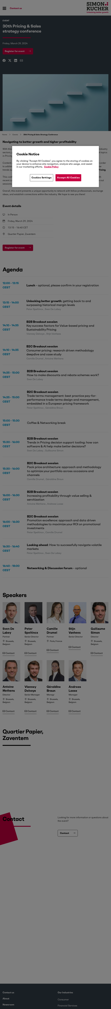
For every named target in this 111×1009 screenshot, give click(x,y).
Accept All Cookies (68, 177)
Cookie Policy (51, 166)
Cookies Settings (42, 177)
